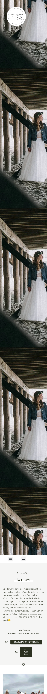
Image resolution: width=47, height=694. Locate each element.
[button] (23, 558)
